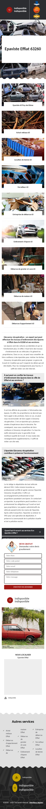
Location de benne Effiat (39, 752)
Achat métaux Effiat (9, 733)
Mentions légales (36, 803)
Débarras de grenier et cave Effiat (24, 742)
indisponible (20, 8)
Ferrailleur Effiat (39, 743)
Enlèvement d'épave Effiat (24, 755)
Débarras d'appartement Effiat (9, 743)
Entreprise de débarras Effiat (39, 734)
